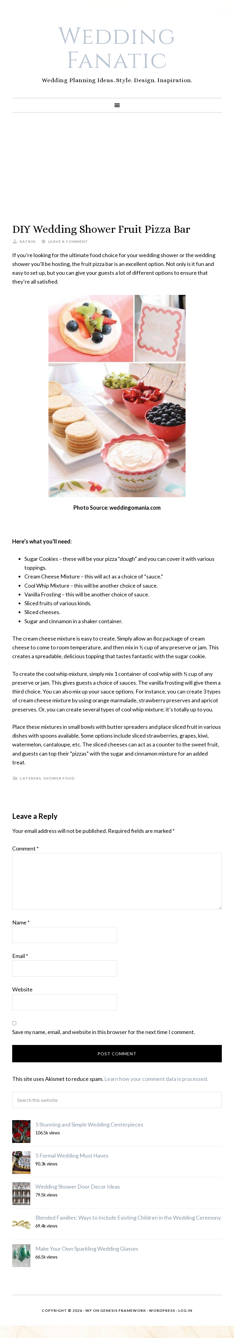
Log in (185, 1310)
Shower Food (59, 778)
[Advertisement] (117, 167)
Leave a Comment (68, 241)
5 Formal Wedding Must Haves (71, 1155)
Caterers (30, 778)
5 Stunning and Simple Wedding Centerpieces (89, 1124)
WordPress (162, 1310)
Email (20, 955)
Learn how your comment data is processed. (156, 1078)
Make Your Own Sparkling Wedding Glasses (86, 1248)
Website (22, 989)
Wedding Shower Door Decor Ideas (77, 1186)
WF (88, 1310)
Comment (25, 848)
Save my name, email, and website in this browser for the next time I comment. (103, 1032)
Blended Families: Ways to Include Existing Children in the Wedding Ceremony (128, 1217)
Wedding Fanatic (117, 48)
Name (21, 922)
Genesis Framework (123, 1310)
